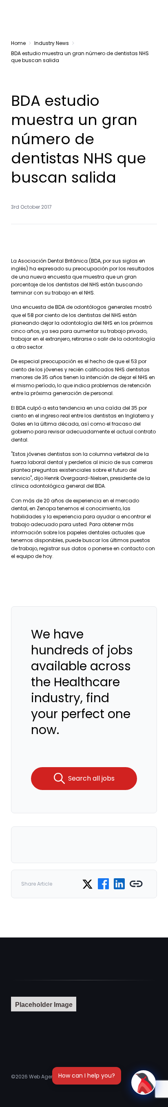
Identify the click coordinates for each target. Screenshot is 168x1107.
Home (18, 43)
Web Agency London (54, 1076)
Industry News (51, 43)
